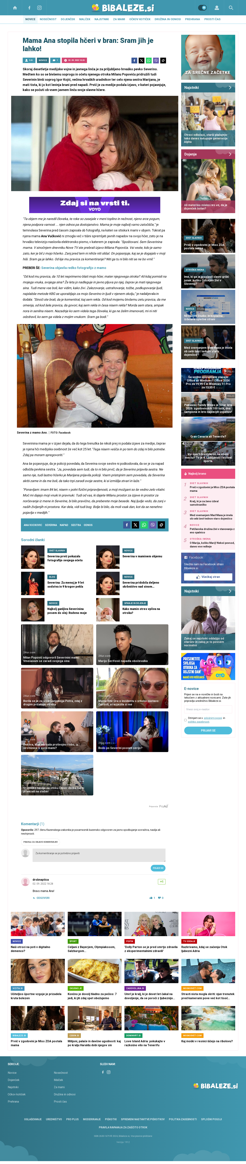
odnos (88, 525)
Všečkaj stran (211, 577)
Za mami (119, 19)
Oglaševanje (33, 1119)
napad (64, 525)
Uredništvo (54, 1119)
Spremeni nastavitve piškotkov (143, 1119)
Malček (84, 19)
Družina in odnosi (168, 19)
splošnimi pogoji (213, 718)
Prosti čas (212, 19)
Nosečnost (48, 19)
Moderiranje (92, 1119)
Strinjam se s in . (206, 720)
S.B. (31, 60)
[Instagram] (39, 7)
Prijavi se (158, 868)
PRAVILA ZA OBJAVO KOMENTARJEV (40, 842)
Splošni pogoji (211, 1119)
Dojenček (68, 19)
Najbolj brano (197, 473)
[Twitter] (141, 60)
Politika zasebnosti (183, 1119)
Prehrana (192, 19)
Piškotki (111, 1119)
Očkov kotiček (139, 19)
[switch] (202, 8)
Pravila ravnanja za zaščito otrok (123, 1127)
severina (51, 525)
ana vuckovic (33, 525)
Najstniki (102, 19)
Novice (30, 19)
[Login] (217, 7)
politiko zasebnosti (198, 721)
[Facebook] (29, 7)
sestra (76, 525)
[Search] (231, 7)
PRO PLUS (72, 1119)
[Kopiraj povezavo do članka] (163, 60)
